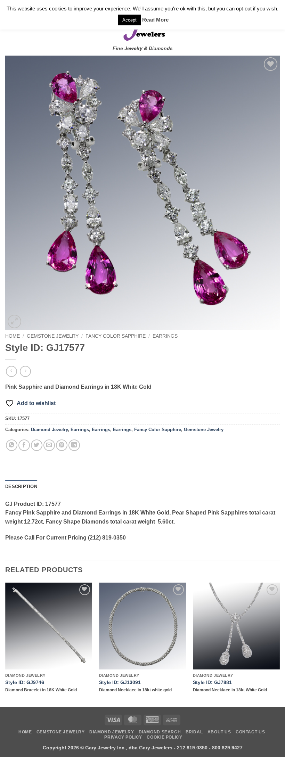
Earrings (165, 336)
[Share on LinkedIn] (74, 445)
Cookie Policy (164, 737)
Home (12, 336)
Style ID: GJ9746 (24, 682)
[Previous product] (25, 371)
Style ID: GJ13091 (120, 682)
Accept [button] (129, 20)
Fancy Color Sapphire (116, 336)
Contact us (250, 732)
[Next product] (11, 371)
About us (219, 732)
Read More (155, 20)
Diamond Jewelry (49, 429)
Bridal (194, 732)
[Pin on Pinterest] (61, 445)
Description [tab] (21, 486)
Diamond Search (160, 732)
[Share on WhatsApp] (11, 445)
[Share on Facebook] (24, 445)
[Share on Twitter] (36, 445)
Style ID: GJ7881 (212, 682)
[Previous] (5, 644)
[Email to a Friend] (49, 445)
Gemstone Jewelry (53, 336)
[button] (14, 321)
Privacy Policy (123, 737)
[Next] (279, 644)
